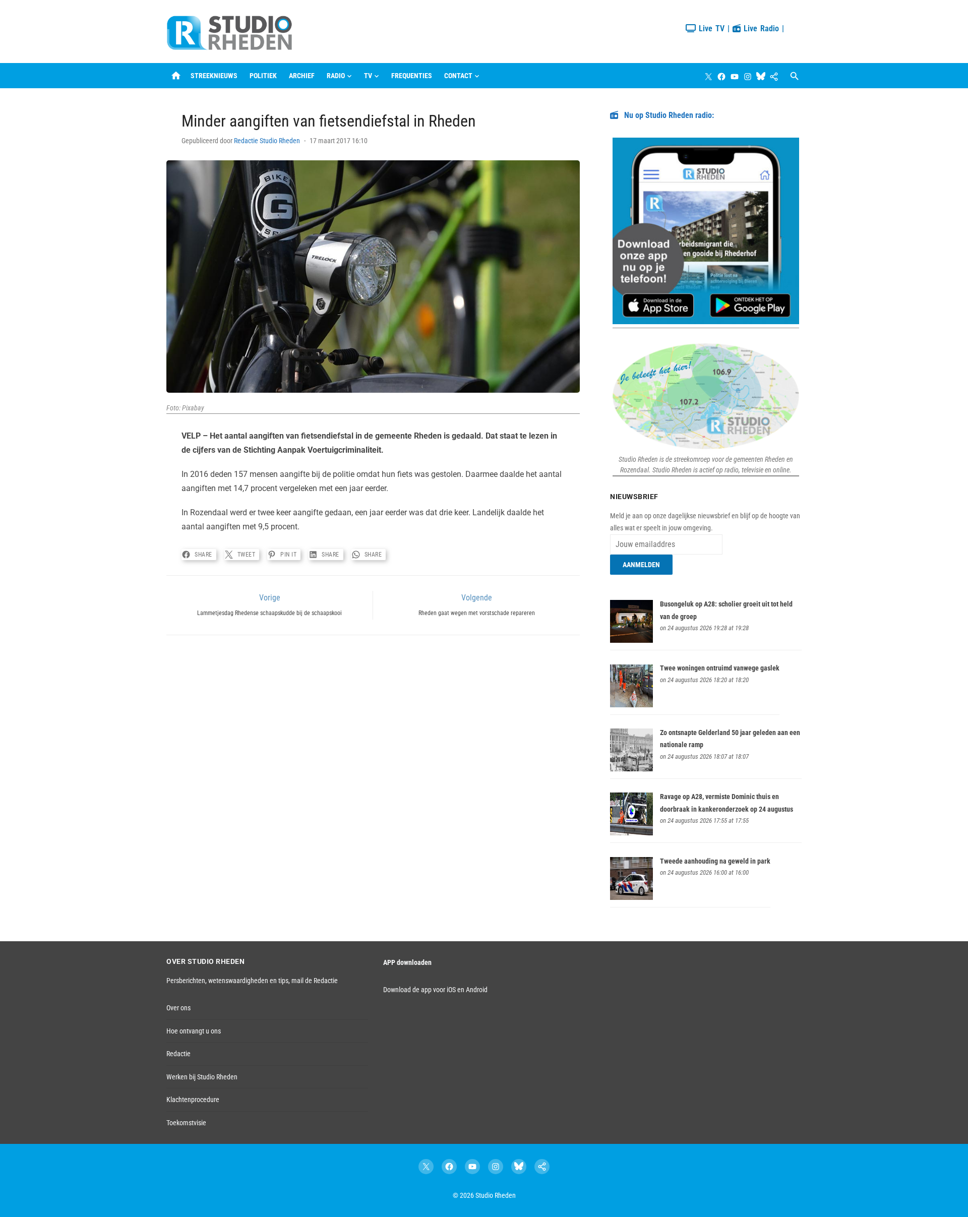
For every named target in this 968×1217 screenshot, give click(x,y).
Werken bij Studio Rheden (201, 1077)
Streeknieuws (214, 76)
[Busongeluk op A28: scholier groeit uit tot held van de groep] (631, 640)
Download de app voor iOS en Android (435, 990)
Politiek (263, 76)
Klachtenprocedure (192, 1100)
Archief (302, 76)
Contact (458, 76)
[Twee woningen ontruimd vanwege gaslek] (631, 705)
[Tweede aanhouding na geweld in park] (631, 897)
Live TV (710, 28)
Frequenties (411, 76)
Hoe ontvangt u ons (193, 1031)
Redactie (178, 1054)
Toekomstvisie (186, 1123)
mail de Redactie (314, 981)
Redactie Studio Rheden (267, 141)
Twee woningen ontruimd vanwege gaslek (719, 668)
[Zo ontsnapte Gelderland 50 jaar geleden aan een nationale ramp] (631, 769)
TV (368, 76)
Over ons (178, 1008)
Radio (336, 76)
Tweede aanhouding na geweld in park (715, 861)
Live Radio (760, 28)
